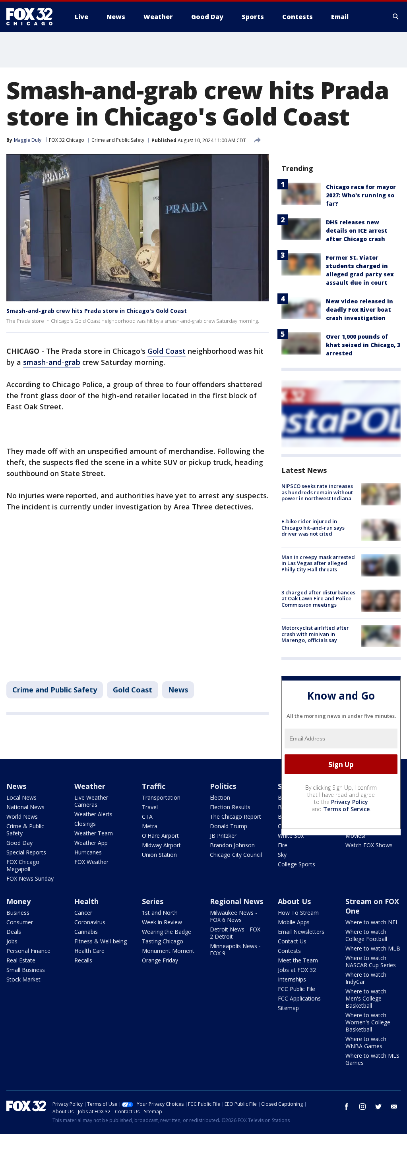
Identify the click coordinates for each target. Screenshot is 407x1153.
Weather (89, 786)
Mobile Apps (294, 922)
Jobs (11, 941)
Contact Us (292, 941)
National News (25, 807)
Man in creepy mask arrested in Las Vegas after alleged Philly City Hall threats (318, 563)
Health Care (89, 950)
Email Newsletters (301, 931)
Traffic (153, 786)
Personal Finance (28, 950)
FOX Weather (91, 862)
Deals (13, 931)
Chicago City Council (236, 854)
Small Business (25, 970)
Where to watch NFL (372, 922)
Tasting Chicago (162, 941)
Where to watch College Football (366, 935)
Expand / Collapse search (396, 16)
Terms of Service (346, 809)
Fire (282, 845)
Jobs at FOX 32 (297, 970)
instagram (362, 1106)
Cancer (83, 912)
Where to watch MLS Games (372, 1059)
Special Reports (26, 852)
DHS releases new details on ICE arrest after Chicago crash (357, 230)
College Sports (296, 864)
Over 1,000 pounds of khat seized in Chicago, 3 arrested (363, 345)
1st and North (160, 912)
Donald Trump (228, 826)
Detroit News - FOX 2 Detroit (235, 932)
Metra (149, 826)
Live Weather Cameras (91, 801)
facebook (346, 1106)
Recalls (83, 960)
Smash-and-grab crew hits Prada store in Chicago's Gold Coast (96, 310)
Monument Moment (168, 950)
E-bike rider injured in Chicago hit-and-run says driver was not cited (313, 527)
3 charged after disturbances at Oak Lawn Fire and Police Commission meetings (318, 598)
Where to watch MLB (372, 948)
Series (152, 901)
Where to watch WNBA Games (365, 1042)
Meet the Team (298, 960)
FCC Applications (299, 998)
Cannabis (86, 931)
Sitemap (288, 1008)
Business (17, 912)
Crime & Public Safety (25, 829)
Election (220, 797)
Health (86, 901)
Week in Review (162, 922)
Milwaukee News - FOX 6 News (233, 916)
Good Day (19, 842)
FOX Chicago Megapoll (22, 865)
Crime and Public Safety (117, 140)
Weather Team (93, 833)
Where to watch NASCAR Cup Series (370, 961)
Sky (282, 854)
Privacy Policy (349, 802)
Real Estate (20, 960)
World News (22, 816)
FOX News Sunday (30, 878)
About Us (294, 901)
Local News (21, 797)
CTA (147, 816)
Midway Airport (161, 845)
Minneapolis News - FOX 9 (235, 949)
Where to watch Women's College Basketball (367, 1022)
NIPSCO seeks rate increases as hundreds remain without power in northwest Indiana (317, 492)
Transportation (161, 797)
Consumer (19, 922)
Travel (150, 807)
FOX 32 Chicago (66, 140)
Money (18, 901)
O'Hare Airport (160, 835)
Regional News (236, 901)
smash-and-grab (51, 362)
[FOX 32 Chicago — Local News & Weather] (32, 16)
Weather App (91, 842)
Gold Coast (166, 351)
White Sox (291, 835)
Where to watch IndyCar (365, 978)
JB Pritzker (223, 835)
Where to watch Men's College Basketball (365, 998)
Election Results (230, 807)
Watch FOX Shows (369, 845)
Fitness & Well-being (100, 941)
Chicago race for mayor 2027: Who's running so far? (361, 195)
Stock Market (23, 979)
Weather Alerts (93, 814)
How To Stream (298, 912)
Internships (292, 979)
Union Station (159, 854)
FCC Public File (296, 989)
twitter (378, 1106)
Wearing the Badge (166, 931)
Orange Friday (160, 960)
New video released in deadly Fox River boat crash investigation (359, 309)
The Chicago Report (235, 816)
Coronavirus (89, 922)
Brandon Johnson (232, 845)
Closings (85, 823)
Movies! (355, 835)
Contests (289, 950)
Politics (223, 786)
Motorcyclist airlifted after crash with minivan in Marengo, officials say (315, 634)
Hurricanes (88, 852)
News (178, 689)
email (394, 1106)
